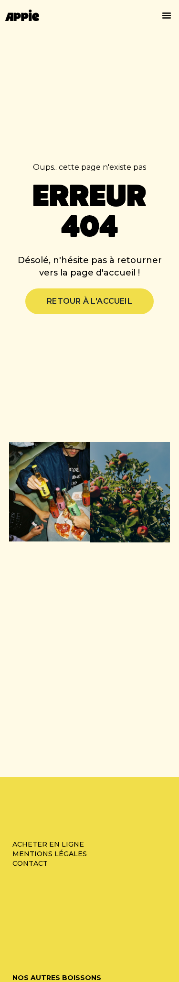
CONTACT (30, 863)
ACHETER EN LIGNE (49, 844)
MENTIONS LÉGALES (49, 854)
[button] (166, 15)
